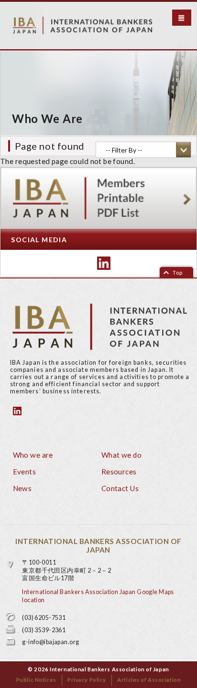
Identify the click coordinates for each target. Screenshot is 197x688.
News (22, 488)
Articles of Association (149, 680)
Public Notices (36, 680)
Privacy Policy (86, 680)
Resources (119, 471)
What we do (121, 455)
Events (24, 471)
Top (178, 272)
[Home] (100, 25)
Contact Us (120, 488)
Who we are (33, 455)
